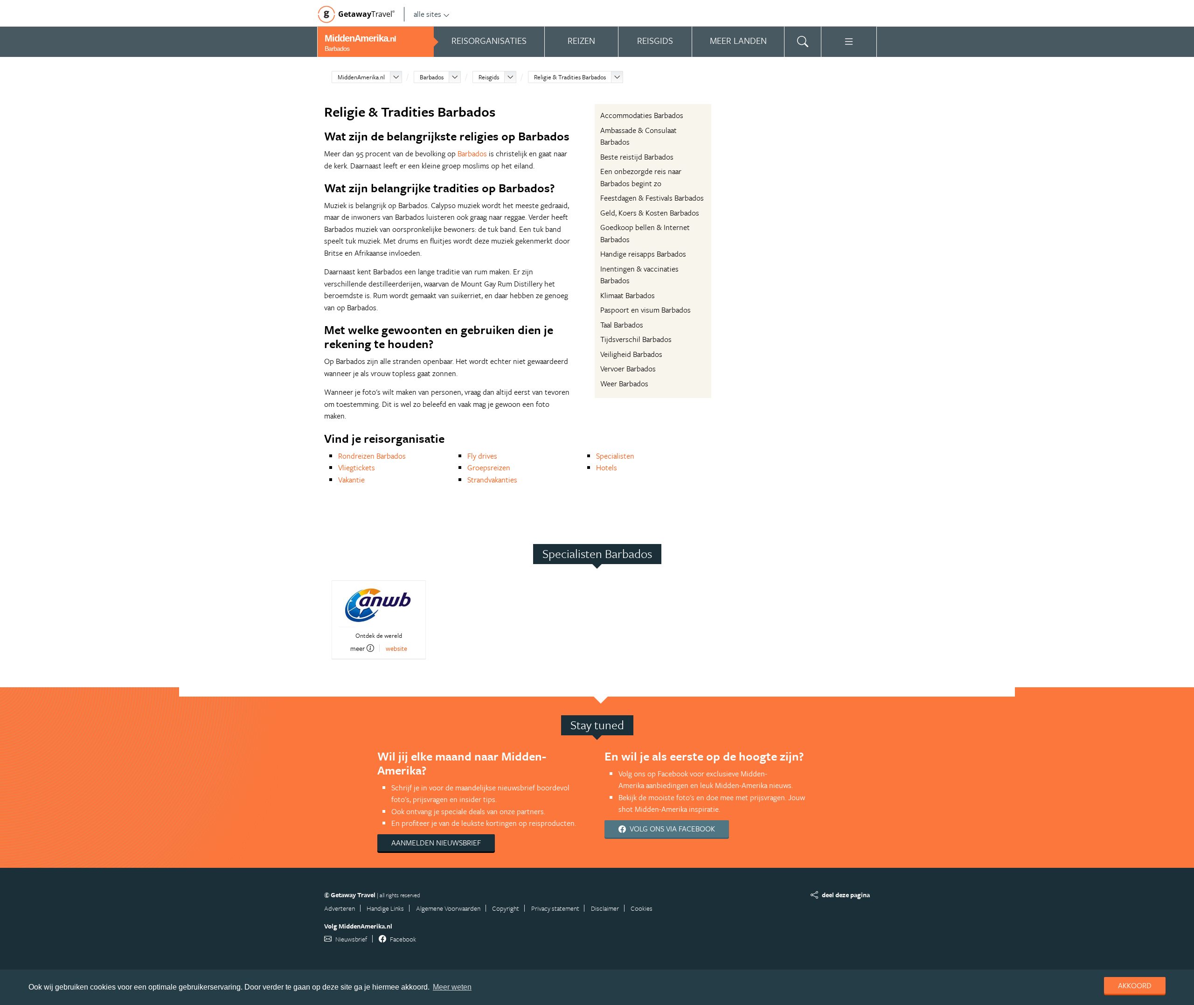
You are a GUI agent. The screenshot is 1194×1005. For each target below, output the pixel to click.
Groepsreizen (488, 467)
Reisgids (489, 77)
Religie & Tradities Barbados (570, 77)
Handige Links (385, 908)
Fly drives (482, 455)
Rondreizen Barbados (372, 455)
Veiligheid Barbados (631, 354)
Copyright (505, 908)
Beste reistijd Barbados (636, 156)
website (396, 648)
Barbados (432, 77)
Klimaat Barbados (627, 295)
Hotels (606, 467)
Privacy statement (555, 908)
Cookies (642, 908)
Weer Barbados (624, 383)
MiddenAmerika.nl (361, 77)
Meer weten (452, 987)
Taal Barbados (621, 324)
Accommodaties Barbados (641, 115)
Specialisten (615, 455)
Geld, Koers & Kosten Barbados (649, 212)
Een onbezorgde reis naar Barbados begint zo (640, 177)
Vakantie (351, 479)
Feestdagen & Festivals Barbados (652, 197)
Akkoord (1135, 985)
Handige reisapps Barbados (643, 253)
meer (357, 648)
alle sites (427, 14)
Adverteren (339, 908)
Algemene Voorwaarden (448, 908)
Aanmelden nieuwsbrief (436, 842)
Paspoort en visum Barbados (645, 309)
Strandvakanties (492, 479)
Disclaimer (605, 908)
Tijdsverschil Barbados (636, 339)
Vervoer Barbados (628, 368)
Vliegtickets (356, 467)
